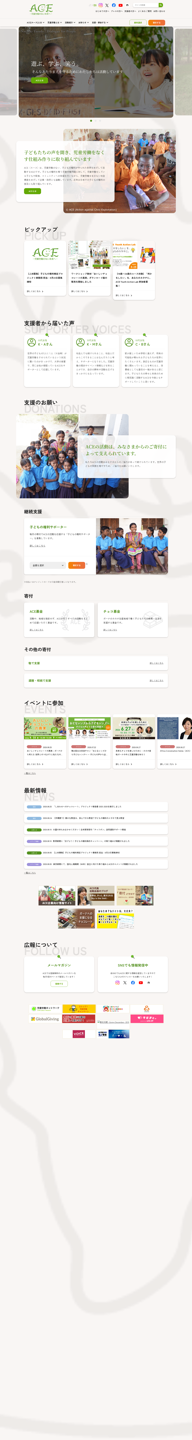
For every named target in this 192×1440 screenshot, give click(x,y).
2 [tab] (96, 121)
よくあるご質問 (145, 11)
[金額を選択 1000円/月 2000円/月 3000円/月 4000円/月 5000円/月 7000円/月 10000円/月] (48, 565)
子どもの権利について (45, 80)
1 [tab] (91, 121)
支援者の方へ (130, 11)
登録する (59, 983)
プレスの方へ (117, 11)
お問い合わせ (159, 11)
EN (95, 5)
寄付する (157, 22)
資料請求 (138, 22)
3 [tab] (100, 121)
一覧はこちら (30, 872)
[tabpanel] (96, 72)
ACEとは (32, 191)
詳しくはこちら (37, 545)
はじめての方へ (102, 11)
